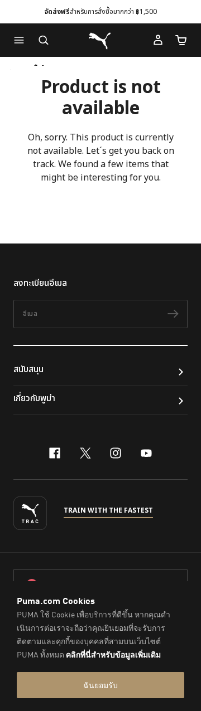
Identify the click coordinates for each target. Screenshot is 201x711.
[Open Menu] (21, 40)
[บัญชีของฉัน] (158, 40)
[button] (21, 40)
